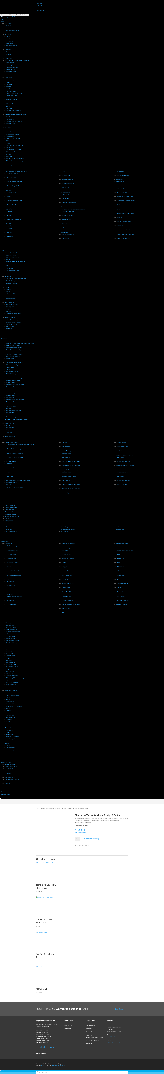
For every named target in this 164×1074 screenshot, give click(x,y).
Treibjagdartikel (66, 596)
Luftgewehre (9, 82)
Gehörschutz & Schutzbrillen (125, 550)
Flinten (8, 28)
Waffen (3, 21)
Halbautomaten (10, 41)
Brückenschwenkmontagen (13, 410)
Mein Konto (40, 10)
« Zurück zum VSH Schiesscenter (46, 6)
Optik (2, 250)
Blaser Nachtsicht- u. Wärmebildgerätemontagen (20, 343)
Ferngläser (8, 276)
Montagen (4, 339)
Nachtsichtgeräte (10, 317)
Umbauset (120, 592)
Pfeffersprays (8, 128)
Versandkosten (68, 1025)
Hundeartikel (9, 594)
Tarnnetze (63, 808)
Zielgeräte (9, 309)
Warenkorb (89, 1028)
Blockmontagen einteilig (13, 380)
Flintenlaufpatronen (10, 512)
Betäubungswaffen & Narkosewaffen (15, 114)
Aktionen (3, 792)
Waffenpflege (8, 165)
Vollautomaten (10, 43)
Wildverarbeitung (6, 762)
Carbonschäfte (10, 136)
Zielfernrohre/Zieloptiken (12, 253)
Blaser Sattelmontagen (11, 341)
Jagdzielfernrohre (11, 255)
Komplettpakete (9, 58)
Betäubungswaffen (11, 117)
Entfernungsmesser (10, 298)
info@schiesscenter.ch (113, 1043)
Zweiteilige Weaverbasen (124, 451)
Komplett (8, 408)
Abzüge (8, 143)
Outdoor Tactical (11, 586)
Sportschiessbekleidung (14, 571)
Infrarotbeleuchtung (12, 320)
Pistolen (8, 52)
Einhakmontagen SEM (12, 371)
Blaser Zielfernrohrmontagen (14, 350)
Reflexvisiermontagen (11, 417)
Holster (119, 571)
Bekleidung (9, 543)
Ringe (7, 430)
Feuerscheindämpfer (12, 67)
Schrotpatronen (9, 509)
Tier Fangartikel (10, 119)
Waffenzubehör (9, 132)
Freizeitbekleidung (12, 550)
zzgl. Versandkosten (80, 832)
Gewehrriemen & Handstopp (14, 149)
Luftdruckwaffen (9, 104)
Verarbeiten (8, 773)
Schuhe (9, 567)
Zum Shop (119, 1009)
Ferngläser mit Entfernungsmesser (16, 278)
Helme (118, 562)
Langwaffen (8, 34)
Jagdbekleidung (11, 558)
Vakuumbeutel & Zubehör (12, 779)
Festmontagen (10, 358)
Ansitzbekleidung (12, 546)
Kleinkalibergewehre (12, 80)
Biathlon (8, 86)
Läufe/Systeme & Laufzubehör (14, 145)
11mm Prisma (10, 369)
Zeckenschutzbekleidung (14, 575)
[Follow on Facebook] (36, 1056)
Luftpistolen (9, 84)
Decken (119, 546)
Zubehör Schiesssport (12, 99)
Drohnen (8, 311)
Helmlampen (120, 567)
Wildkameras (8, 266)
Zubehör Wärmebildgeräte (13, 313)
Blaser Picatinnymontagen (13, 345)
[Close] (0, 798)
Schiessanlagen (11, 91)
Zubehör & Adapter (11, 71)
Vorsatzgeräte (10, 307)
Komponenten (10, 397)
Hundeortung (11, 581)
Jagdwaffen (8, 23)
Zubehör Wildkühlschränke (12, 766)
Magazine (9, 147)
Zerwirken (8, 771)
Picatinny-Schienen (122, 446)
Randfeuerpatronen (10, 514)
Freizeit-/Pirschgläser (12, 281)
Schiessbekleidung (12, 562)
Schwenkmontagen (10, 406)
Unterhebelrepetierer (12, 39)
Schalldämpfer (10, 63)
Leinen (9, 609)
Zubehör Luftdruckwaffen (13, 110)
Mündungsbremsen (11, 65)
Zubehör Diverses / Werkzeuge (14, 161)
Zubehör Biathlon (12, 95)
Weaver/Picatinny (11, 374)
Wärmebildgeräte (10, 302)
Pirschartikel (65, 579)
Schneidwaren (66, 587)
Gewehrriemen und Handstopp (126, 200)
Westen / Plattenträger (123, 600)
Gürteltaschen (121, 558)
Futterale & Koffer (11, 152)
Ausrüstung (4, 541)
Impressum (89, 1043)
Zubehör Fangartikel (12, 123)
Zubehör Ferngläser (11, 283)
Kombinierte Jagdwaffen (13, 30)
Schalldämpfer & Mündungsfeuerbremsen (17, 60)
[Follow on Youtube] (42, 1056)
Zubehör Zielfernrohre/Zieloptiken (16, 261)
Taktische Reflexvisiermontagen (15, 387)
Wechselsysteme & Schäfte (14, 93)
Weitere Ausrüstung (121, 604)
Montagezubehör (10, 423)
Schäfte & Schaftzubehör (13, 138)
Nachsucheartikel (67, 575)
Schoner (119, 587)
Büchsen (8, 26)
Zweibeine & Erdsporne (12, 134)
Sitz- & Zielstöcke (67, 592)
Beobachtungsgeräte (12, 304)
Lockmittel (65, 571)
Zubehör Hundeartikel (68, 543)
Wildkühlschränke (10, 764)
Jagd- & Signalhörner (68, 558)
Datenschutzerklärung (92, 1040)
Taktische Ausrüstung (122, 543)
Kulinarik (7, 784)
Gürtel (118, 554)
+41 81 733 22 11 (112, 1037)
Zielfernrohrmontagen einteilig (13, 354)
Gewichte (8, 154)
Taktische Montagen (10, 393)
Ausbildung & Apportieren (14, 596)
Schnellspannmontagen (13, 356)
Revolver (8, 54)
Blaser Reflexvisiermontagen (14, 347)
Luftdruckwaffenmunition (12, 516)
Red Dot (8, 259)
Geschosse (8, 518)
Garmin (8, 579)
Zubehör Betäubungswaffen (14, 121)
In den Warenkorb (91, 838)
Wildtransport (66, 608)
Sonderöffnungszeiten (46, 1047)
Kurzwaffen (8, 49)
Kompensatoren (121, 575)
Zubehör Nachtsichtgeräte (13, 322)
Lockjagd (64, 567)
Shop (37, 808)
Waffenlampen (121, 596)
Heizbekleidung (11, 554)
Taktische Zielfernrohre (12, 257)
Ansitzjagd (65, 550)
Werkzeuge (9, 432)
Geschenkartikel (66, 554)
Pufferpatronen (9, 521)
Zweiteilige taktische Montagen (15, 384)
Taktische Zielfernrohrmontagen (14, 378)
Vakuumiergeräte (10, 777)
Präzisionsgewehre (11, 45)
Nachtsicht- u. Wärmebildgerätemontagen (17, 419)
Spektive (7, 287)
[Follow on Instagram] (39, 1056)
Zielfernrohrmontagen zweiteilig (14, 362)
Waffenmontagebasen (11, 436)
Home (3, 19)
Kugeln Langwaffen (10, 505)
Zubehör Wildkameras (12, 270)
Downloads (89, 1032)
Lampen (64, 562)
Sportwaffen (8, 78)
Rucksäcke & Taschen (68, 583)
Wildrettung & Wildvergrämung (71, 604)
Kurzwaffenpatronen (11, 507)
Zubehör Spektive (11, 294)
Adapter (8, 425)
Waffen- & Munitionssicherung (15, 158)
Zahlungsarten (68, 1028)
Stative (8, 292)
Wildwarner (65, 613)
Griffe (7, 141)
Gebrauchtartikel (11, 684)
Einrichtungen (9, 769)
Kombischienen (121, 442)
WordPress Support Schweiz (58, 1065)
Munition (3, 503)
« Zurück (39, 3)
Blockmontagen (10, 382)
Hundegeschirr (11, 604)
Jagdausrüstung (65, 548)
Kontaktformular (90, 1025)
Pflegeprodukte (10, 69)
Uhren (9, 590)
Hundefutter (10, 600)
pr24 (42, 1065)
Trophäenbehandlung (68, 600)
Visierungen (9, 156)
